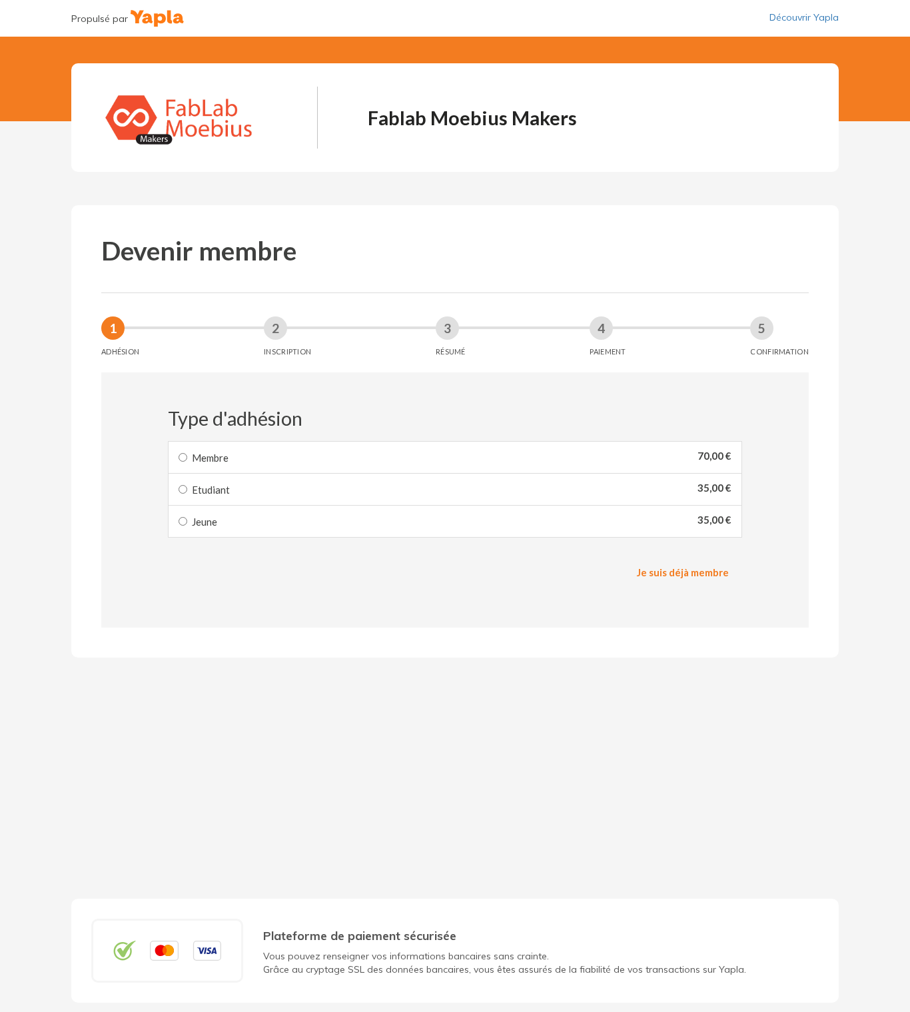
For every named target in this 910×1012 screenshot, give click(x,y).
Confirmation (779, 351)
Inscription (287, 351)
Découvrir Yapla (804, 17)
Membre (210, 458)
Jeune (204, 522)
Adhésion (120, 351)
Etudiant (211, 490)
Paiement (608, 351)
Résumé (451, 351)
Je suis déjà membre (683, 572)
